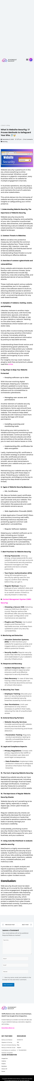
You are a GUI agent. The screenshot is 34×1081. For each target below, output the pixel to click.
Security (4, 141)
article (10, 364)
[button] (27, 59)
